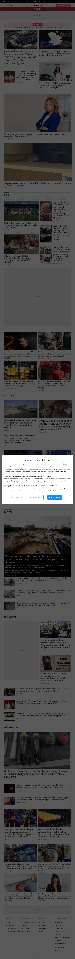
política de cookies (50, 471)
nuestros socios (28, 464)
